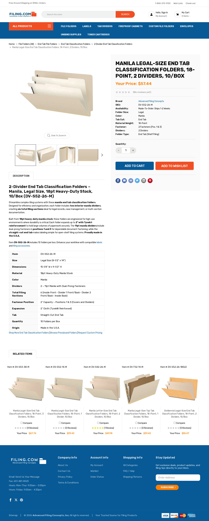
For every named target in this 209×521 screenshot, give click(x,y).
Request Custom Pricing (90, 332)
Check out (190, 3)
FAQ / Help (128, 471)
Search (125, 14)
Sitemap (13, 515)
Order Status (97, 476)
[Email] (124, 180)
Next (102, 155)
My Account (96, 465)
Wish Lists (178, 3)
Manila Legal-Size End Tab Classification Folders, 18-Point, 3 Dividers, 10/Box (26, 413)
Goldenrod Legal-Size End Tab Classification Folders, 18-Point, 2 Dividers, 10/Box (179, 413)
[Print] (130, 180)
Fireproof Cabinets (131, 26)
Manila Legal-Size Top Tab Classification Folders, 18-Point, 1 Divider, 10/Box (141, 413)
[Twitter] (137, 180)
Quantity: (121, 144)
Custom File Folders (161, 26)
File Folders (68, 26)
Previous (11, 155)
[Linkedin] (143, 180)
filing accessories (21, 246)
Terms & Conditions (68, 482)
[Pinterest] (150, 180)
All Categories (130, 465)
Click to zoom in (58, 135)
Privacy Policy (65, 476)
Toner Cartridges (98, 34)
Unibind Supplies (71, 34)
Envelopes (186, 26)
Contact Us (64, 471)
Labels (86, 26)
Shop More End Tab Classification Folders (29, 332)
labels (99, 242)
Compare (27, 423)
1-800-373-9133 (162, 3)
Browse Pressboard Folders (63, 332)
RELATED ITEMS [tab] (22, 353)
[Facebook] (118, 180)
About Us (63, 465)
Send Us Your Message (27, 476)
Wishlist (94, 471)
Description (21, 175)
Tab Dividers (104, 26)
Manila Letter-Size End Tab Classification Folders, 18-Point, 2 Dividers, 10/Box (103, 413)
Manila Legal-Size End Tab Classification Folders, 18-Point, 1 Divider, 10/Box (65, 413)
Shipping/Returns (132, 476)
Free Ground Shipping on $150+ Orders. (27, 3)
